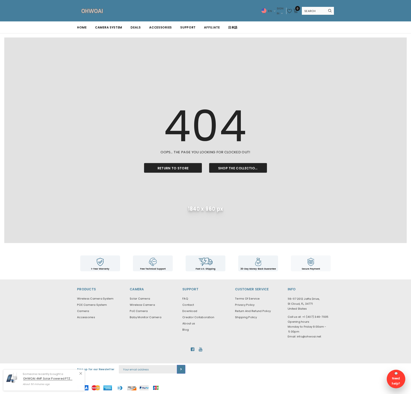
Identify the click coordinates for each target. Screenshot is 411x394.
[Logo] (92, 11)
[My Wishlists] (289, 11)
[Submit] (181, 369)
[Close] (80, 373)
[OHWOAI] (205, 263)
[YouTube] (200, 349)
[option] (100, 263)
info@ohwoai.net (309, 336)
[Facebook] (192, 349)
